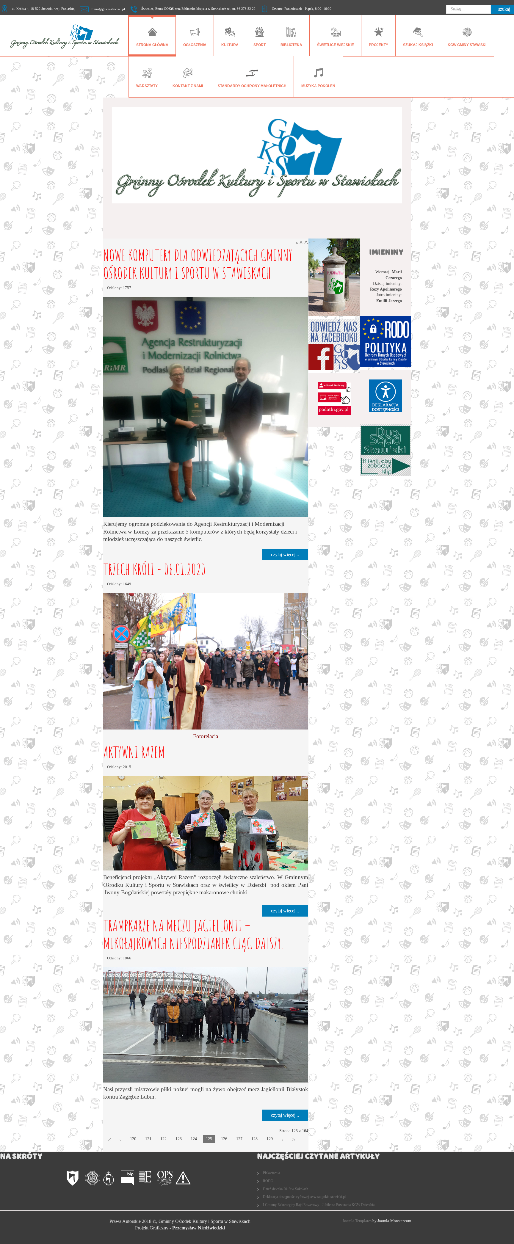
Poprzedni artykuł (120, 1139)
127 (239, 1139)
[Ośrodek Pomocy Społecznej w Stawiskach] (165, 1178)
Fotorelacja (205, 736)
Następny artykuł (282, 1139)
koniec (293, 1139)
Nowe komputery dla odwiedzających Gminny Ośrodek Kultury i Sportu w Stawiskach (197, 264)
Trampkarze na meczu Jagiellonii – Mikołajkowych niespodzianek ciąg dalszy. (193, 934)
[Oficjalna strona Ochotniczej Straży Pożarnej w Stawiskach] (92, 1178)
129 (270, 1139)
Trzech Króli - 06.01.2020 (154, 569)
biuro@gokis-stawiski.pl (108, 9)
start (109, 1139)
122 (163, 1139)
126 (224, 1139)
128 (254, 1139)
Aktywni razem (134, 752)
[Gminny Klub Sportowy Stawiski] (110, 1178)
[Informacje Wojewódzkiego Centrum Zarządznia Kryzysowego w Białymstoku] (183, 1178)
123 (178, 1139)
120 (133, 1139)
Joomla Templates (357, 1220)
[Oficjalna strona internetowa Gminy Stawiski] (74, 1178)
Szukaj (504, 9)
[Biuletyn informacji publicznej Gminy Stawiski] (128, 1178)
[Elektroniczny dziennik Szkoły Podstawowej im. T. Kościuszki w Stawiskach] (146, 1178)
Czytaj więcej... (285, 554)
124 (194, 1139)
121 (148, 1139)
